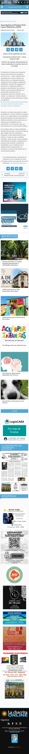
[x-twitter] (24, 2)
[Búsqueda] (27, 7)
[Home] (14, 713)
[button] (8, 49)
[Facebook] (21, 2)
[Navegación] (2, 7)
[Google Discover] (18, 2)
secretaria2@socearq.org (18, 163)
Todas (14, 21)
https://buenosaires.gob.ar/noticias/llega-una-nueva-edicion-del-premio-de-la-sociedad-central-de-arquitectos (14, 104)
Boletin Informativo (7, 21)
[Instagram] (27, 2)
